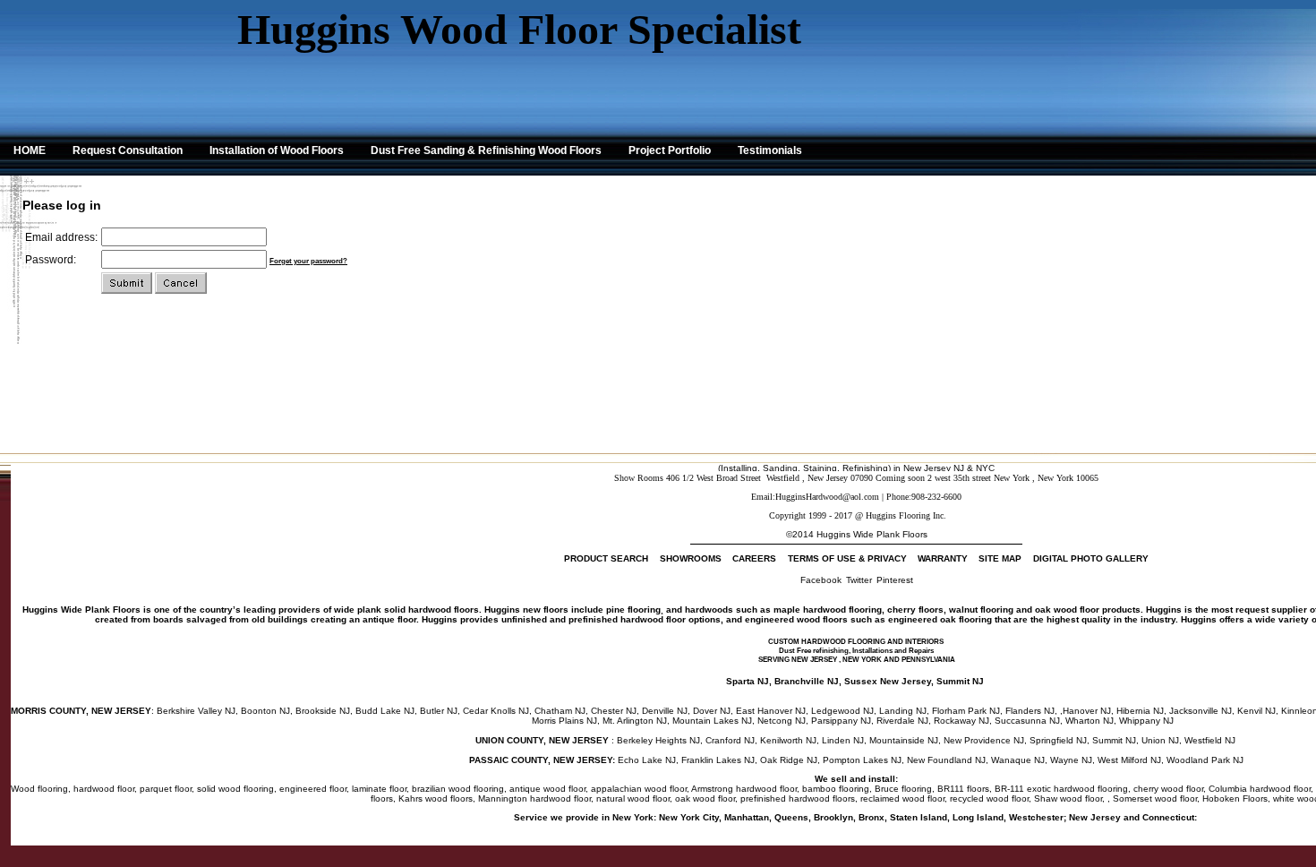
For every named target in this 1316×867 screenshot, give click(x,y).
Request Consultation (128, 150)
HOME (29, 150)
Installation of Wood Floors (276, 150)
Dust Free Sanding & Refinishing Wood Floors (486, 150)
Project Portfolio (669, 150)
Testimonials (770, 150)
